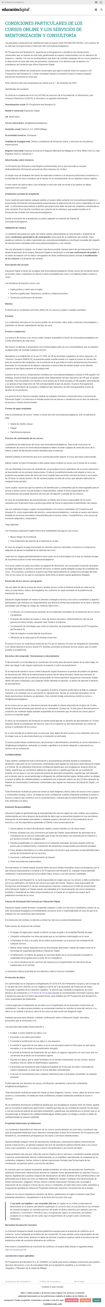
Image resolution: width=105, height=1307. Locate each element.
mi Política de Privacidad (40, 993)
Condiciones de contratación (17, 1281)
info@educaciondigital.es (14, 2)
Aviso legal (79, 1281)
